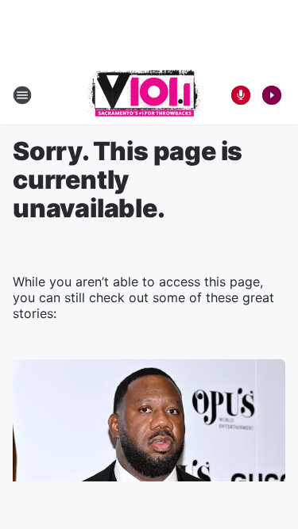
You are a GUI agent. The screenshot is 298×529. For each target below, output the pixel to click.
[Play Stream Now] (271, 95)
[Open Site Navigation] (22, 95)
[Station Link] (144, 95)
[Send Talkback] (240, 95)
